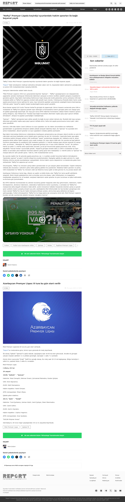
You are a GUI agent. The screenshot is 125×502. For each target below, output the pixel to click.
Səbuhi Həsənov (12, 265)
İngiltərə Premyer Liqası (64, 245)
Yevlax (49, 245)
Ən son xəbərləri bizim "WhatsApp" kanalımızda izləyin (44, 254)
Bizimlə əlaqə (50, 475)
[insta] (109, 9)
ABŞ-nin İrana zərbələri (77, 3)
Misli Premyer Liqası (11, 427)
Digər (95, 9)
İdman (104, 478)
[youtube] (121, 9)
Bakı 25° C (111, 56)
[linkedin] (118, 9)
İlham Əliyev (27, 3)
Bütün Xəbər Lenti (90, 153)
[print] (25, 275)
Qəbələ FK (25, 427)
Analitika (117, 478)
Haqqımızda (36, 475)
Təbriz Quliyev (12, 446)
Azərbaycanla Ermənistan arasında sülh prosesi (50, 3)
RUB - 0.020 (93, 56)
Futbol (6, 23)
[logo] (10, 3)
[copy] (29, 275)
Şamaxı (40, 245)
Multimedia (118, 480)
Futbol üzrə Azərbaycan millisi (23, 245)
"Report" (6, 85)
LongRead (93, 480)
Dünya (117, 475)
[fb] (106, 9)
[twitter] (115, 9)
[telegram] (112, 9)
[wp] (8, 275)
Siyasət (92, 475)
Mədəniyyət (105, 480)
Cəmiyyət (105, 475)
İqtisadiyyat (93, 478)
